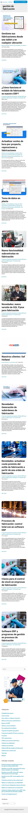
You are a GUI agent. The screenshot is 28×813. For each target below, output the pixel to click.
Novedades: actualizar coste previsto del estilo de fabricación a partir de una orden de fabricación (13, 467)
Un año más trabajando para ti (9, 794)
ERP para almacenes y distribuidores (11, 720)
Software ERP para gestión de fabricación (12, 748)
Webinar (4, 755)
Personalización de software (9, 728)
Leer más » (4, 60)
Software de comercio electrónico (10, 740)
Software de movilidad (14, 45)
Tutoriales (14, 97)
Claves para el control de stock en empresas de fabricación (13, 581)
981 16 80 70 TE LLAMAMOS (20, 1)
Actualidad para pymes (7, 713)
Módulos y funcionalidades (8, 153)
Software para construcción (13, 156)
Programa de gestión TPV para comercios (12, 733)
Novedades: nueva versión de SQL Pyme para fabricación (13, 307)
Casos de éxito (5, 362)
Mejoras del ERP (5, 45)
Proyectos (16, 153)
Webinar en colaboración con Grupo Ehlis (12, 787)
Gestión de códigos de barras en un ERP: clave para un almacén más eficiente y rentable (13, 791)
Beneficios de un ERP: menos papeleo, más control (13, 777)
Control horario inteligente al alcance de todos (13, 785)
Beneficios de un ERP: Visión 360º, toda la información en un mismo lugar (12, 773)
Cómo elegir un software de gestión (11, 718)
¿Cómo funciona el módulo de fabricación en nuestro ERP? (13, 90)
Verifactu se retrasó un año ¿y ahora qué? (12, 780)
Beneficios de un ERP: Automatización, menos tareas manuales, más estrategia (13, 769)
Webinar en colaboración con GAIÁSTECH (12, 782)
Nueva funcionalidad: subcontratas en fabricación (12, 253)
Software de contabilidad (8, 743)
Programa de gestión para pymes (9, 96)
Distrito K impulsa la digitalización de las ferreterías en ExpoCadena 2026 (12, 765)
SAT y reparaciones (7, 738)
